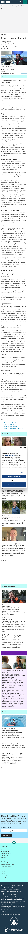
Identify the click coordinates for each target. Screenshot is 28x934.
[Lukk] (26, 815)
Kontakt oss (3, 857)
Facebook (3, 876)
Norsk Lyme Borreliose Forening (12, 428)
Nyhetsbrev (3, 873)
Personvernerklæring (6, 866)
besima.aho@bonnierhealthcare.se (12, 914)
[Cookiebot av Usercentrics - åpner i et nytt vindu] (20, 448)
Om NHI (3, 849)
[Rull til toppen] (14, 842)
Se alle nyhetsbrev (6, 827)
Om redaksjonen (5, 851)
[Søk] (20, 2)
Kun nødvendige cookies (14, 485)
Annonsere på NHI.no (6, 853)
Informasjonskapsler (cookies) (8, 864)
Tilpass (13, 480)
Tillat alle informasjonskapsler (14, 476)
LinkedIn (3, 878)
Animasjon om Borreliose (11, 423)
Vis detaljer (21, 472)
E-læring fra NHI (4, 855)
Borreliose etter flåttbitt (10, 426)
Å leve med (7, 6)
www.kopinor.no (5, 894)
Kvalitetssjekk (24, 73)
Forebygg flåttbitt (9, 424)
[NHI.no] (2, 6)
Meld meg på (6, 835)
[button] (25, 2)
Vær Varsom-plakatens (16, 904)
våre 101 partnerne (10, 455)
